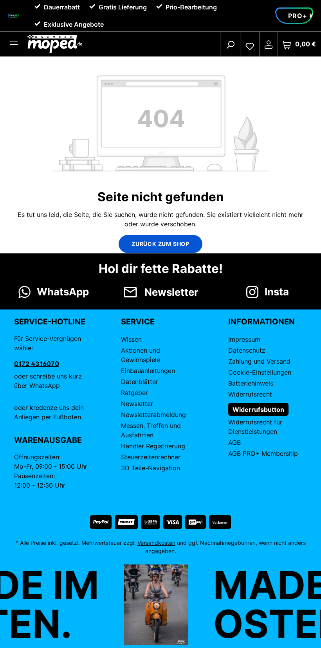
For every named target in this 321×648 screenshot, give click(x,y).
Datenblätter (139, 382)
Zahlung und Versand (259, 361)
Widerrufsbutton (258, 409)
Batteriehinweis (250, 383)
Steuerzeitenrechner (150, 457)
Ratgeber (134, 393)
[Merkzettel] (249, 44)
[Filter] (13, 44)
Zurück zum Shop (160, 243)
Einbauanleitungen (148, 371)
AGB (234, 442)
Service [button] (138, 321)
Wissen (131, 339)
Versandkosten (156, 542)
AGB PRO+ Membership (263, 453)
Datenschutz (246, 350)
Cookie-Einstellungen (259, 372)
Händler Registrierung (153, 446)
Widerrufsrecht (250, 394)
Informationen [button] (261, 321)
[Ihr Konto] (269, 44)
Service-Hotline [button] (49, 321)
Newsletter (137, 404)
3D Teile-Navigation (150, 468)
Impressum (244, 339)
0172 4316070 (36, 364)
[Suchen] (230, 44)
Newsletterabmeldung (153, 415)
